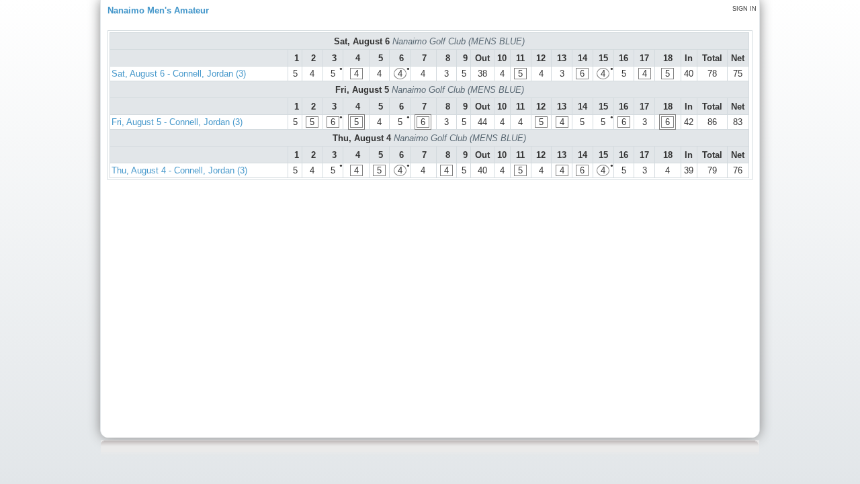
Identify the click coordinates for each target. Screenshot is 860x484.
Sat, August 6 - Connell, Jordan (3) (179, 74)
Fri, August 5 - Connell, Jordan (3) (177, 122)
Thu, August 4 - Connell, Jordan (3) (179, 170)
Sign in (744, 8)
